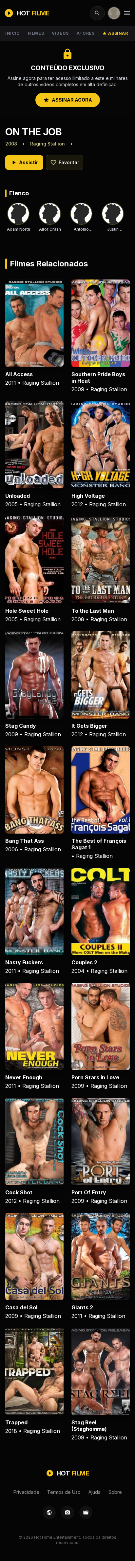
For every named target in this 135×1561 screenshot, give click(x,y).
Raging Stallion (47, 143)
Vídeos (60, 33)
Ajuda (94, 1492)
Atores (86, 33)
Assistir (24, 162)
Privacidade (26, 1492)
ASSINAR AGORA (67, 100)
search (97, 13)
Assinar (115, 33)
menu (127, 13)
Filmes (36, 33)
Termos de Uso (64, 1492)
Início (12, 33)
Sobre (115, 1492)
